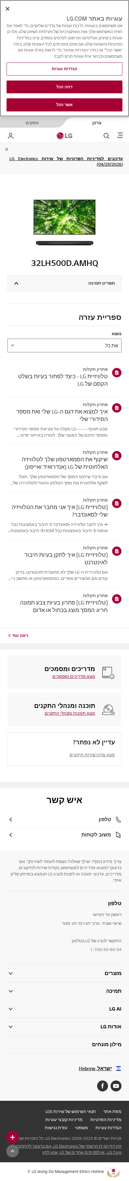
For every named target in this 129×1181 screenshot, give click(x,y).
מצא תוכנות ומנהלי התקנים (70, 713)
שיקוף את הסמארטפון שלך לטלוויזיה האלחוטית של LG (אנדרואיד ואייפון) (65, 463)
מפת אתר (112, 1111)
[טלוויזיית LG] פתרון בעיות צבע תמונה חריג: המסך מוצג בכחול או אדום (64, 606)
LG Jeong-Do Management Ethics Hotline (68, 1171)
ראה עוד (20, 635)
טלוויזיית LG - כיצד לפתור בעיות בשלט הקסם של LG (63, 380)
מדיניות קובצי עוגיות (64, 1119)
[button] (64, 991)
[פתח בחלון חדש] (116, 1086)
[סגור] (7, 9)
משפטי (81, 1127)
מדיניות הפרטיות (105, 1119)
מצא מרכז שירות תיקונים (92, 754)
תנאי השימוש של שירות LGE (70, 1111)
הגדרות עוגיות (108, 1127)
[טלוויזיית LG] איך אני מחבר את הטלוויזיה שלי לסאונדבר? (60, 510)
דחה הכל (64, 87)
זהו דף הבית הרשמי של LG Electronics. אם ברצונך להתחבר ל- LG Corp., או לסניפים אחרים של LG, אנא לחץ (66, 1149)
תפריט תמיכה (101, 283)
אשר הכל (64, 104)
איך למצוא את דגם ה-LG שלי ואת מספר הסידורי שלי (62, 415)
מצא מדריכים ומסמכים (73, 676)
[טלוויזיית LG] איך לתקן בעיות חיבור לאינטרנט (66, 558)
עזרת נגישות (56, 1127)
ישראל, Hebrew (95, 1068)
